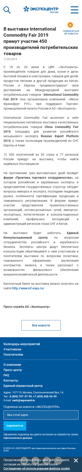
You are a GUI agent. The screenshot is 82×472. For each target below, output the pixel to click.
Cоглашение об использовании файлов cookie (36, 468)
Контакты (10, 380)
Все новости (41, 325)
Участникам (12, 349)
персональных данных (17, 438)
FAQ (6, 375)
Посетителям (13, 354)
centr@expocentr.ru (23, 400)
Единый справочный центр (23, 385)
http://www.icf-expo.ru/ (28, 288)
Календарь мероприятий (21, 344)
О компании (12, 364)
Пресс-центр (12, 370)
